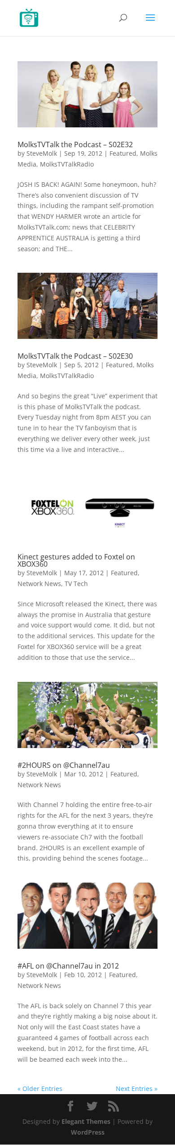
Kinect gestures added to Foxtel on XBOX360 (76, 560)
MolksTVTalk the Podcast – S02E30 (75, 356)
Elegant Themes (85, 1121)
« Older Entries (40, 1088)
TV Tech (76, 583)
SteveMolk (41, 153)
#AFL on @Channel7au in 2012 (68, 966)
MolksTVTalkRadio (67, 164)
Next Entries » (137, 1088)
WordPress (88, 1132)
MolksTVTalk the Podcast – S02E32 (75, 144)
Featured (122, 153)
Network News (39, 583)
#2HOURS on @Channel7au (64, 765)
